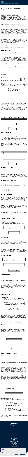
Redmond (14, 440)
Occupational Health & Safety (14, 438)
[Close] (25, 448)
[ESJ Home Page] (2, 1)
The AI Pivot (14, 446)
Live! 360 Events (14, 435)
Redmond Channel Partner (14, 441)
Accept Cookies (22, 454)
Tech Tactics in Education (14, 445)
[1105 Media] (14, 425)
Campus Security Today (14, 431)
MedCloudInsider (14, 437)
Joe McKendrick (3, 13)
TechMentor (14, 444)
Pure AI (14, 439)
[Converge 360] (14, 423)
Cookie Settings (16, 454)
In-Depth (2, 6)
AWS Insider (14, 430)
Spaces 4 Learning (14, 443)
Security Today (14, 442)
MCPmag (14, 436)
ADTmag (14, 429)
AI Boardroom (14, 428)
